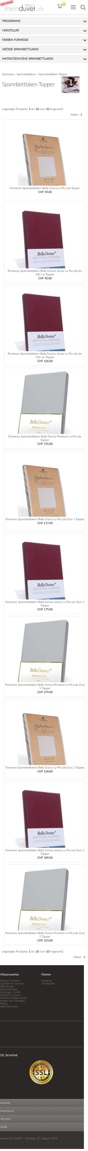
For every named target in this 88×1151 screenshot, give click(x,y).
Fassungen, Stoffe (10, 992)
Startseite (8, 74)
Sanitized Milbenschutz (13, 998)
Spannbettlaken (26, 74)
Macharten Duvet (10, 995)
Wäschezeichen (9, 1006)
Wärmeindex (7, 986)
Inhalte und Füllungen (12, 1000)
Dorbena (46, 980)
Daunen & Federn (10, 980)
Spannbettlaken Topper (53, 74)
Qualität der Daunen (12, 983)
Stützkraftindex (8, 989)
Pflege (4, 1003)
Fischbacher (48, 983)
